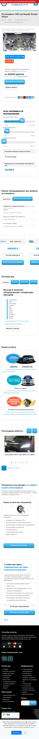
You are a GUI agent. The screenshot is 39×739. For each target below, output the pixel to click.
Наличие (6, 282)
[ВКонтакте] (30, 97)
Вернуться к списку (13, 468)
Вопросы (34, 282)
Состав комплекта (13, 255)
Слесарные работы (9, 682)
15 (22, 120)
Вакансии (6, 699)
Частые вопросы (28, 688)
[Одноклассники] (21, 97)
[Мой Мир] (19, 97)
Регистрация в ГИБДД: (10, 223)
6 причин (15, 282)
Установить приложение (19, 606)
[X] (24, 97)
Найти (33, 703)
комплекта (22, 71)
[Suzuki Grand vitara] (19, 42)
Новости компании (28, 690)
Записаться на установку (12, 262)
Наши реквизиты (8, 701)
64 (4, 141)
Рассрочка (6, 679)
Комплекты (6, 199)
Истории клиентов (9, 671)
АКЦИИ (5, 688)
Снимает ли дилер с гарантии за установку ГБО (29, 680)
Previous (6, 42)
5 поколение (26, 686)
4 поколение (26, 684)
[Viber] (27, 97)
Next (33, 42)
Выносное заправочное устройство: (14, 216)
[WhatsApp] (33, 97)
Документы (24, 282)
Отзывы (5, 669)
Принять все (16, 732)
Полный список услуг (19, 545)
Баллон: (6, 210)
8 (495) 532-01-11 (20, 5)
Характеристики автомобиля (22, 198)
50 (7, 130)
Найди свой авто (8, 673)
